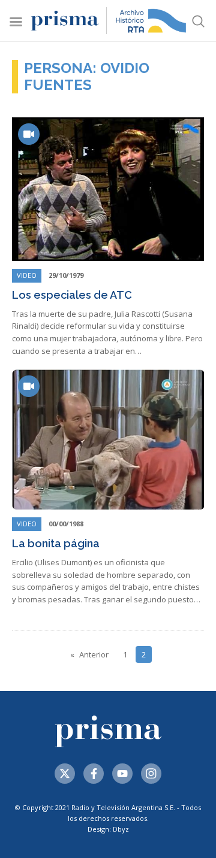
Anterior (94, 654)
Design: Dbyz (108, 828)
